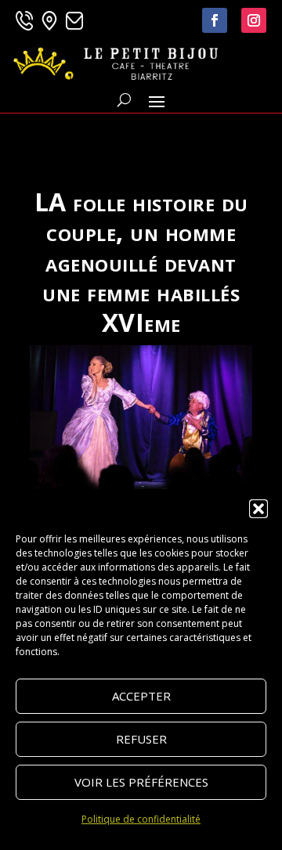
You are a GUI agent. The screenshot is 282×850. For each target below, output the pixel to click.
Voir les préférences (141, 782)
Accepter (141, 696)
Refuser (141, 739)
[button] (258, 509)
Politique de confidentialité (141, 819)
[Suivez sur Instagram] (253, 20)
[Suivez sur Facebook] (214, 20)
